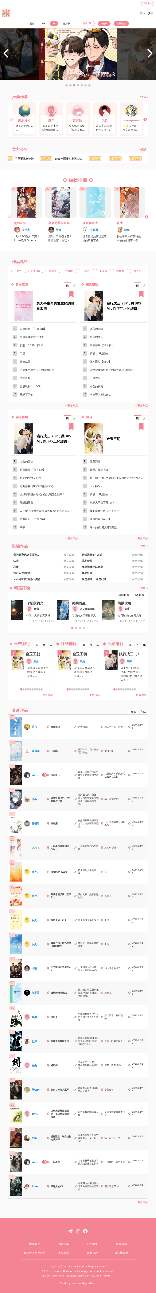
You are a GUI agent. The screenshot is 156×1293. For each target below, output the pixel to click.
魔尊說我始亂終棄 (92, 567)
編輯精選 (124, 595)
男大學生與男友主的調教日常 (37, 370)
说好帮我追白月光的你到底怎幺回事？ (112, 370)
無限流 (52, 270)
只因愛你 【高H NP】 (32, 469)
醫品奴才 (87, 573)
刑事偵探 (35, 270)
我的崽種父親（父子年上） (106, 511)
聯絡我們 (34, 1244)
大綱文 (69, 270)
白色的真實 (96, 386)
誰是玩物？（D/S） (31, 386)
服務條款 (92, 1252)
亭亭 (22, 527)
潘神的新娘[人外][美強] (104, 527)
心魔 (16, 567)
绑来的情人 (96, 337)
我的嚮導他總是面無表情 (28, 554)
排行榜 (104, 23)
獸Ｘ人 (137, 270)
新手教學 (92, 1244)
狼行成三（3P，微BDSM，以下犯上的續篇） (124, 306)
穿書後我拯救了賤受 (32, 337)
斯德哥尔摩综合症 (100, 394)
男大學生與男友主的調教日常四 (55, 306)
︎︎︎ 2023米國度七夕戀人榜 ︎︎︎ (51, 158)
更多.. (144, 96)
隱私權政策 (121, 1252)
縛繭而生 (79, 603)
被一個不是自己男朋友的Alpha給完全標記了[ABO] (117, 478)
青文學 (66, 23)
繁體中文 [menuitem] (147, 3)
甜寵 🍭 (120, 270)
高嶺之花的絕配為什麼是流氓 (60, 223)
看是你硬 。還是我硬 (94, 579)
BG (43, 23)
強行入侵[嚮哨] (22, 573)
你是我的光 (34, 603)
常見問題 (63, 1252)
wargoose (131, 120)
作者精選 (139, 595)
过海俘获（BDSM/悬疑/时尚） (38, 486)
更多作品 (72, 405)
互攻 (86, 270)
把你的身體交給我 (30, 478)
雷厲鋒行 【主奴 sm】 (33, 328)
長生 (120, 223)
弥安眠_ (78, 120)
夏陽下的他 (26, 394)
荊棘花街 (20, 223)
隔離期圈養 (26, 502)
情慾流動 (25, 378)
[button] (66, 85)
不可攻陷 (95, 378)
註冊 (150, 13)
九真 (105, 120)
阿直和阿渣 (90, 223)
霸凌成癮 (25, 361)
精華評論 (121, 23)
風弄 (51, 120)
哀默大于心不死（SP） (103, 502)
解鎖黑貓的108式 (92, 554)
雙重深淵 (95, 461)
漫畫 (32, 23)
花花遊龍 (87, 560)
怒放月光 (24, 120)
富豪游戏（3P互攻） (102, 345)
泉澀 (22, 353)
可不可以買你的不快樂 (26, 579)
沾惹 (16, 560)
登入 (142, 13)
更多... (144, 546)
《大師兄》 (96, 486)
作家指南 (63, 1244)
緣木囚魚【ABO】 (100, 361)
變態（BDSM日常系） (33, 345)
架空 (19, 270)
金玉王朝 (113, 438)
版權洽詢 (121, 1244)
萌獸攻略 (124, 603)
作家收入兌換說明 (34, 1252)
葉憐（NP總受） (99, 353)
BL (54, 23)
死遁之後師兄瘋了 (100, 469)
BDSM (103, 270)
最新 (133, 712)
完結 (143, 711)
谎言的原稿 (96, 328)
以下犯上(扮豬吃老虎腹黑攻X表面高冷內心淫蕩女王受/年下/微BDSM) (47, 511)
